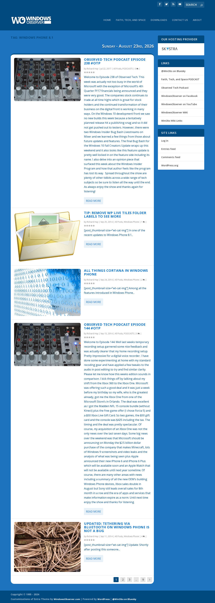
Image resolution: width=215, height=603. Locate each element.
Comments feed (170, 157)
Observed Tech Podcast (175, 87)
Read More (93, 201)
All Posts (117, 68)
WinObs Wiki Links (171, 120)
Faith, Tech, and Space (131, 20)
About (197, 20)
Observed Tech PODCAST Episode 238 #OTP (115, 61)
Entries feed (168, 148)
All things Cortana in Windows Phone (116, 272)
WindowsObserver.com (67, 599)
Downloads (159, 20)
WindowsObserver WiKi (174, 112)
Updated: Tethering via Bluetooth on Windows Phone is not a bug (116, 527)
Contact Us (180, 20)
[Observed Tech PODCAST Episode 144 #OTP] (47, 344)
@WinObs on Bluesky (173, 71)
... (136, 579)
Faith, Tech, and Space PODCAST (180, 79)
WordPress (103, 599)
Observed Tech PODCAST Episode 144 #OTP (115, 326)
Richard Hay (92, 68)
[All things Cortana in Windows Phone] (47, 292)
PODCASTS (127, 68)
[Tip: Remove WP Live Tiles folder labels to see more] (47, 236)
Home (107, 20)
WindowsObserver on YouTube (179, 104)
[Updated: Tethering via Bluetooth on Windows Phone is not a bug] (47, 547)
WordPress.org (169, 165)
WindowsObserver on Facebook (179, 96)
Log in (164, 140)
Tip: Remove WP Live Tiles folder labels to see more (115, 215)
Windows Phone (131, 221)
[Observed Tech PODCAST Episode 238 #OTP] (47, 79)
